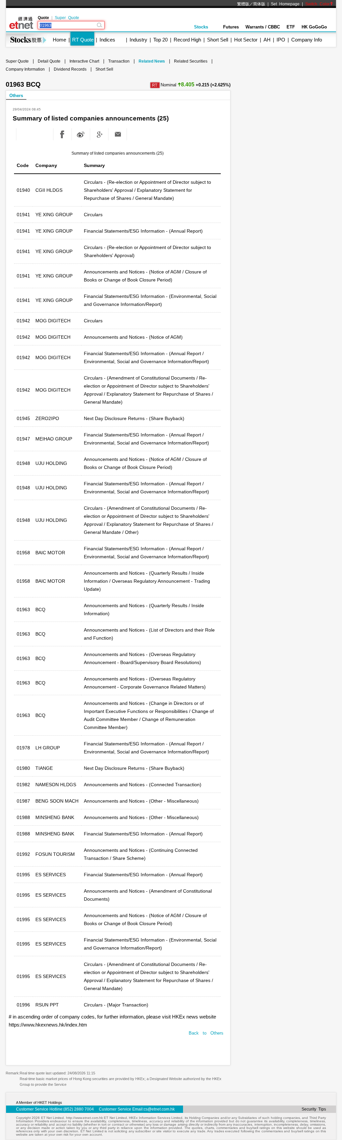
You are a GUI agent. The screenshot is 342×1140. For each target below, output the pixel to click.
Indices (107, 40)
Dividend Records (70, 69)
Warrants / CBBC (262, 26)
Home (59, 40)
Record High (187, 40)
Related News (152, 61)
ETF (291, 26)
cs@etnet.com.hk (159, 1109)
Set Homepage (285, 4)
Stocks (201, 26)
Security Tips (314, 1109)
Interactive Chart (84, 61)
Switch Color (317, 4)
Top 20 (160, 40)
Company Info (306, 40)
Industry (138, 40)
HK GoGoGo (314, 26)
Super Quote (67, 17)
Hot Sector (246, 40)
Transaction (119, 61)
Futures (231, 26)
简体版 (259, 4)
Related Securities (190, 61)
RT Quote (83, 40)
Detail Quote (49, 61)
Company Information (25, 69)
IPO (281, 40)
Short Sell (217, 40)
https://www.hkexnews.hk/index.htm (48, 1025)
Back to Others (206, 1033)
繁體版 (243, 4)
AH (267, 40)
